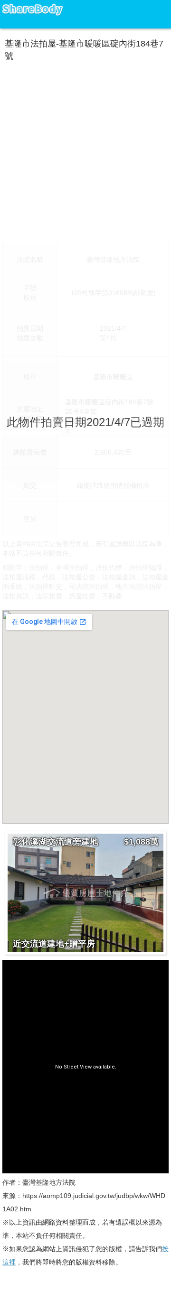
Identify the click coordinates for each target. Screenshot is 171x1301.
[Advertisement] (85, 150)
